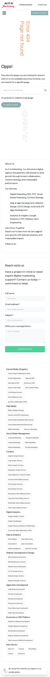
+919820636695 (25, 5)
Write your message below (18, 326)
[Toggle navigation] (4, 13)
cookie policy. (14, 672)
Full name (9, 293)
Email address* (12, 304)
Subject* (9, 315)
